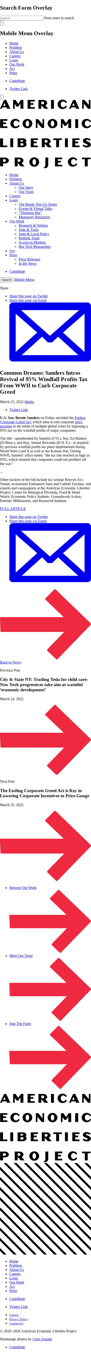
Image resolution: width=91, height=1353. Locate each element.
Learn (13, 60)
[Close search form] (2, 23)
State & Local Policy (34, 234)
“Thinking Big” (30, 213)
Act (12, 69)
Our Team (26, 192)
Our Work (16, 64)
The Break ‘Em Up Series (38, 204)
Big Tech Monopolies (35, 247)
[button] (6, 279)
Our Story (26, 187)
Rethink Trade (29, 238)
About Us (16, 52)
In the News (28, 263)
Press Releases (29, 259)
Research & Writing (33, 225)
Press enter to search (59, 18)
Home (13, 43)
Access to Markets (32, 242)
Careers (15, 56)
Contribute (17, 81)
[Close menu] (2, 97)
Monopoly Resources (34, 217)
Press (13, 73)
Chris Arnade (42, 1339)
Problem (15, 47)
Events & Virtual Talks (35, 209)
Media (29, 402)
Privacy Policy (18, 1319)
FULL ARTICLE (13, 509)
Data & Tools (28, 230)
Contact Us (16, 1323)
